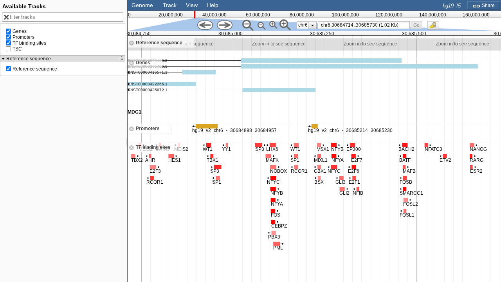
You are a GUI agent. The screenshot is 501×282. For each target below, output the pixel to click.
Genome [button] (142, 5)
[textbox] (365, 25)
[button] (416, 25)
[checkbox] (435, 27)
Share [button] (488, 5)
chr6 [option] (303, 25)
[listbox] (307, 25)
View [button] (192, 5)
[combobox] (364, 25)
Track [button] (170, 5)
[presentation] (312, 25)
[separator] (126, 141)
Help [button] (212, 5)
